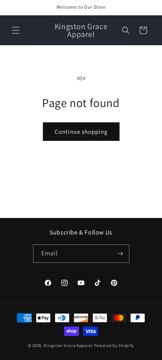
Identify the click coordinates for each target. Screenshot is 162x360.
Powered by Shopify (114, 345)
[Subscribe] (120, 253)
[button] (15, 30)
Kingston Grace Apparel (69, 345)
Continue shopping (81, 131)
